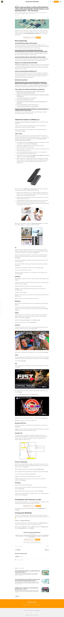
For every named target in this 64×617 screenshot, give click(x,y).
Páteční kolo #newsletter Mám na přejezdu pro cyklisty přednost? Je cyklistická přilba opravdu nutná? (31, 109)
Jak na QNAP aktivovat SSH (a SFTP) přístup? (26, 43)
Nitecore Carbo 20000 (30, 156)
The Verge (29, 485)
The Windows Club (40, 469)
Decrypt (21, 261)
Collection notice (37, 610)
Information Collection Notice (32, 542)
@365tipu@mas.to (44, 526)
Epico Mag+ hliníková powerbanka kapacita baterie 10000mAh (30, 139)
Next (46, 549)
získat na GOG (35, 394)
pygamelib (17, 288)
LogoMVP (17, 476)
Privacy (30, 610)
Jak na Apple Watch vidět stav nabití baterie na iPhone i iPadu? (30, 57)
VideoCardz (25, 495)
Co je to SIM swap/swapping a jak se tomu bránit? (26, 98)
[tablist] (19, 556)
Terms (33, 610)
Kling (24, 260)
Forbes (33, 127)
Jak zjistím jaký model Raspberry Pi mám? (25, 99)
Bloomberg (37, 252)
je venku (24, 292)
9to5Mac (35, 320)
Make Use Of (33, 322)
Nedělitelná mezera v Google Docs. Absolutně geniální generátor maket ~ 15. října (26, 588)
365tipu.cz (25, 526)
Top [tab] (16, 568)
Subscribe (56, 1)
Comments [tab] (17, 556)
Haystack (17, 294)
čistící (25, 189)
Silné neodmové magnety (37, 223)
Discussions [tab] (22, 568)
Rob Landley (23, 361)
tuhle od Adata (30, 142)
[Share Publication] (52, 2)
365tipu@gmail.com (43, 523)
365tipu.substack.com (25, 520)
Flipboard (24, 480)
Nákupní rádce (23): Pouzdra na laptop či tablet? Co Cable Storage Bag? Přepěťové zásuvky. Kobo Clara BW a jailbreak (31, 92)
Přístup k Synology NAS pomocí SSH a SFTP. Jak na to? (27, 104)
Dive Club (33, 474)
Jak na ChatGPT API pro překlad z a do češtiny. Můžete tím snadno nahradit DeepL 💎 (27, 571)
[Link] (13, 40)
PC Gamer (20, 274)
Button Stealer (18, 278)
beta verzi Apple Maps (25, 320)
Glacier (16, 286)
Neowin (47, 358)
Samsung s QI (26, 145)
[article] (32, 574)
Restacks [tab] (21, 556)
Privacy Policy (39, 542)
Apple (38, 320)
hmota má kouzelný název (32, 189)
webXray (16, 429)
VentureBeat (17, 257)
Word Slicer (17, 420)
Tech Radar (40, 491)
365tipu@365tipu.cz (22, 528)
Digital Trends (21, 488)
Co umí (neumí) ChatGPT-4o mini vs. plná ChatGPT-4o (28, 106)
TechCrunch (25, 467)
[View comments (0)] (19, 18)
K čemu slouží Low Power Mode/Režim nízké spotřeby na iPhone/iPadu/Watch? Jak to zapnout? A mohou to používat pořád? (31, 51)
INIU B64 (35, 144)
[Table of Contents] (1, 308)
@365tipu (33, 526)
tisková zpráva (44, 418)
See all (17, 596)
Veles (16, 298)
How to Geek (40, 267)
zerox (16, 270)
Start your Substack (29, 612)
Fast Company (45, 352)
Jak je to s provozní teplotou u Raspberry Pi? (26, 71)
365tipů (21, 575)
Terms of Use (36, 541)
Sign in (61, 1)
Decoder (23, 131)
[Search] (50, 2)
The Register (17, 426)
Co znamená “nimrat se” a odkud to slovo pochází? (25, 122)
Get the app (37, 612)
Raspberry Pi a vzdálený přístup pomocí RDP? (26, 62)
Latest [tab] (18, 568)
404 (47, 471)
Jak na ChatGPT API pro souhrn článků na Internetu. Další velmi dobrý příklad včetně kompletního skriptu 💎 (27, 580)
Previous (18, 549)
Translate (17, 5)
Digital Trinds (34, 328)
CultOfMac (27, 317)
